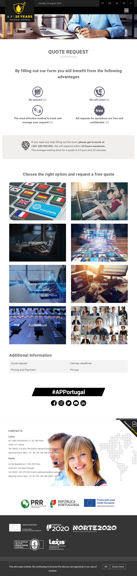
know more (118, 566)
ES (117, 3)
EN (109, 3)
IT (131, 3)
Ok (106, 566)
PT (103, 3)
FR (124, 3)
